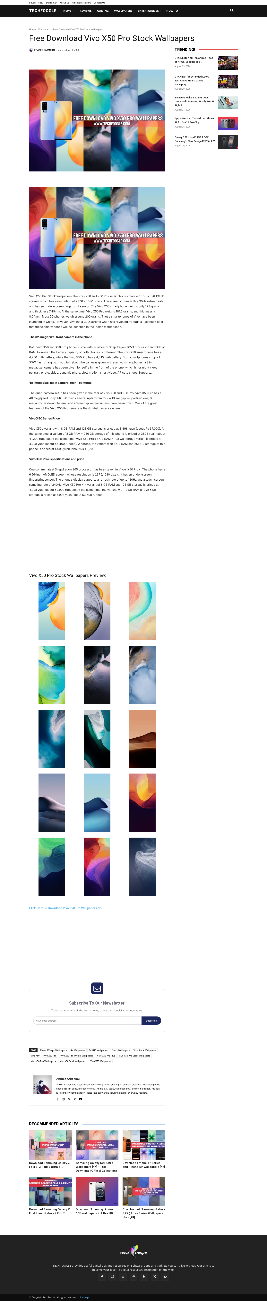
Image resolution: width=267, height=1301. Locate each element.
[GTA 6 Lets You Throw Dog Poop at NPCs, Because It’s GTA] (228, 63)
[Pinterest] (74, 60)
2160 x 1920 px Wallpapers (53, 1050)
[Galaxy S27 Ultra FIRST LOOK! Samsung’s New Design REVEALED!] (228, 142)
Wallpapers (44, 29)
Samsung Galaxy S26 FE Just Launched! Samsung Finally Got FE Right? (194, 101)
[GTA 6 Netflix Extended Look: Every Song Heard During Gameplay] (228, 81)
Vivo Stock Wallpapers (145, 1050)
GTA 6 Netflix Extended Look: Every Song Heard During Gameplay (192, 80)
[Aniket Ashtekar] (31, 50)
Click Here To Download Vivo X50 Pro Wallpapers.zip (65, 908)
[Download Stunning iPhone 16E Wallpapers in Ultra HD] (97, 1191)
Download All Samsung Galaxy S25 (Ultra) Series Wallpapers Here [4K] (144, 1213)
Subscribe (151, 1020)
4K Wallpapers (78, 1050)
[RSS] (144, 1277)
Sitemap (84, 1297)
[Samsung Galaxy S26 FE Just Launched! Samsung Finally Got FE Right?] (228, 102)
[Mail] (123, 1277)
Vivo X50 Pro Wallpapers (43, 1061)
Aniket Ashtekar (46, 49)
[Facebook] (56, 60)
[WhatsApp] (83, 60)
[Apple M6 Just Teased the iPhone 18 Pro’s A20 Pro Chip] (228, 123)
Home (32, 29)
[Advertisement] (97, 535)
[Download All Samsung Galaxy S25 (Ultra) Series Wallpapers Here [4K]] (144, 1191)
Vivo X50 (35, 1055)
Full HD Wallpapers (98, 1050)
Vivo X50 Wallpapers (100, 1061)
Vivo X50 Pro (49, 1055)
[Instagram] (63, 1098)
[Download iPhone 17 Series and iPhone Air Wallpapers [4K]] (144, 1145)
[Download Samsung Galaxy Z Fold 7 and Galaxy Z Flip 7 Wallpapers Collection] (50, 1191)
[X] (65, 60)
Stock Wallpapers (121, 1050)
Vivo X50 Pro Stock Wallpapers (134, 1055)
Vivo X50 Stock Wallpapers (73, 1061)
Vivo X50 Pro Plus (106, 1055)
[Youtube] (80, 1098)
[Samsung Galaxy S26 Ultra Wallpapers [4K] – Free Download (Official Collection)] (97, 1145)
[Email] (92, 60)
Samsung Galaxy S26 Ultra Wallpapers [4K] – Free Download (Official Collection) (96, 1167)
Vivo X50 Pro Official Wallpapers (76, 1055)
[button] (232, 11)
